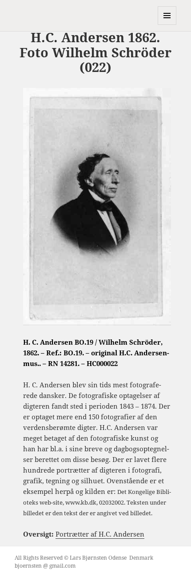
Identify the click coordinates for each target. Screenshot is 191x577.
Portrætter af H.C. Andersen (100, 533)
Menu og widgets (167, 24)
